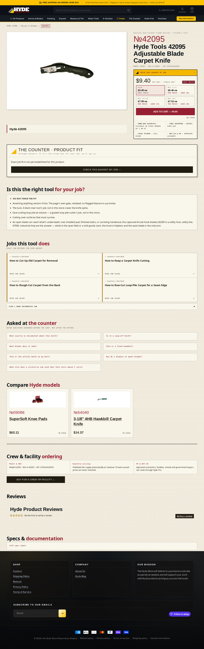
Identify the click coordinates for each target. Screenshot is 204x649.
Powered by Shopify (67, 638)
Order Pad (149, 18)
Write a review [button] (184, 516)
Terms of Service (22, 592)
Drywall (62, 18)
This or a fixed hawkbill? (120, 346)
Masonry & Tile (77, 18)
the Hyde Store (50, 638)
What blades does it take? (23, 346)
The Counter (134, 18)
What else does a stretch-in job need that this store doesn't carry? (46, 367)
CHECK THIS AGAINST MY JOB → (102, 169)
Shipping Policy (21, 576)
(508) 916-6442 (168, 10)
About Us (80, 571)
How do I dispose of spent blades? (124, 357)
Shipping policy (140, 638)
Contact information (160, 638)
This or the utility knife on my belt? (30, 357)
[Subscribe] (62, 613)
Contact (17, 571)
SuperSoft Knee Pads (28, 419)
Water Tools (93, 18)
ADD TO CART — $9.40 (165, 111)
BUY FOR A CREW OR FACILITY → (36, 479)
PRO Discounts (186, 18)
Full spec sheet (18, 546)
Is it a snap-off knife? (118, 336)
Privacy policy (103, 638)
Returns (17, 581)
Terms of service (121, 638)
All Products (18, 18)
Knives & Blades (35, 18)
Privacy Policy (20, 587)
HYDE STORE (12, 26)
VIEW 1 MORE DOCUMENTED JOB (23, 306)
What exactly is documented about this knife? (34, 336)
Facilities (162, 18)
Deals (122, 18)
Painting (51, 18)
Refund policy (87, 638)
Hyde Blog (80, 576)
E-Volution (108, 18)
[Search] (128, 10)
